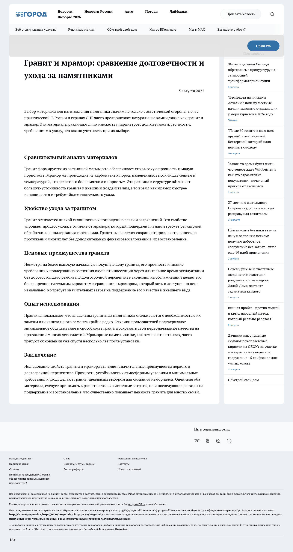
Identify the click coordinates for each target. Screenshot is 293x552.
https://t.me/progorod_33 (89, 514)
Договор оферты (73, 469)
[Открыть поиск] (272, 14)
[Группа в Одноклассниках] (207, 441)
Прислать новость (241, 14)
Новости (65, 11)
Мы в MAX (197, 29)
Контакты (124, 463)
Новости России (99, 11)
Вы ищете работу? (231, 29)
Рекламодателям (81, 29)
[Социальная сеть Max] (229, 441)
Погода (151, 11)
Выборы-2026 (69, 17)
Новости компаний (129, 469)
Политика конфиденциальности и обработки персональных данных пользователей (29, 478)
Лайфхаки (178, 11)
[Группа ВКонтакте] (197, 441)
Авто (129, 11)
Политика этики (19, 463)
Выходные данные (20, 458)
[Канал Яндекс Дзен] (218, 441)
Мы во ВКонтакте (163, 29)
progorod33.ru (136, 504)
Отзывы (14, 469)
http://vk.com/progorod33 (25, 514)
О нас (66, 458)
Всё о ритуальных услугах (35, 29)
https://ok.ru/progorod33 (57, 514)
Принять (263, 46)
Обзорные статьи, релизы (79, 463)
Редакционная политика (132, 458)
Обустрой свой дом (122, 29)
